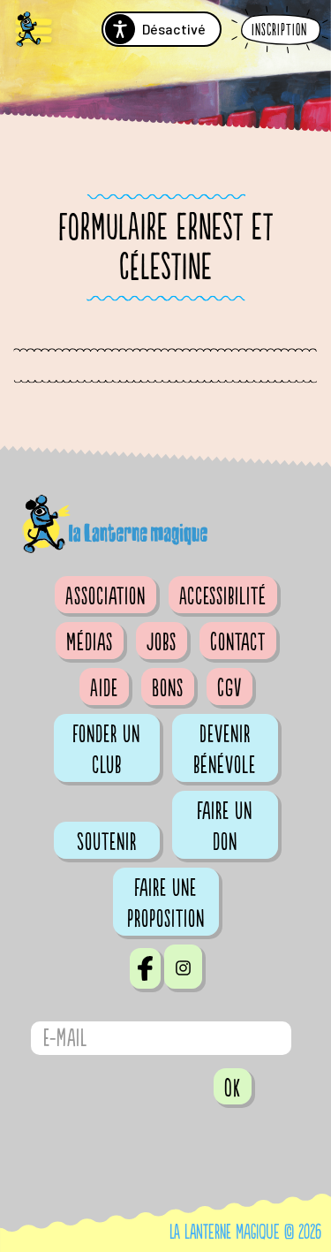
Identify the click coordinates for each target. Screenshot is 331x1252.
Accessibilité (223, 596)
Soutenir (107, 842)
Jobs (162, 642)
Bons (168, 688)
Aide (104, 688)
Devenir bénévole (224, 749)
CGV (229, 688)
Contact (238, 642)
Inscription (279, 30)
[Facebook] (145, 968)
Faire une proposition (166, 903)
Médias (89, 642)
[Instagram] (183, 967)
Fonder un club (106, 749)
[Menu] (33, 31)
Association (105, 596)
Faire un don (224, 826)
